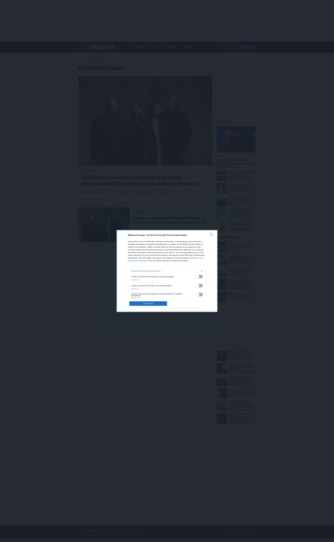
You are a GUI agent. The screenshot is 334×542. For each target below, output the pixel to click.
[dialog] (167, 271)
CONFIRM (148, 304)
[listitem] (167, 270)
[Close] (212, 235)
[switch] (199, 276)
